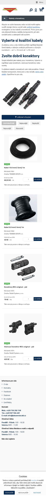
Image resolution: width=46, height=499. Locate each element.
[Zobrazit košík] (40, 10)
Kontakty (7, 388)
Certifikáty (8, 402)
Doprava (7, 395)
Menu (41, 2)
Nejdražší (35, 123)
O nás (6, 384)
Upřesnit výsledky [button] (24, 117)
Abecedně (19, 128)
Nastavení (37, 492)
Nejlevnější (23, 123)
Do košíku (37, 179)
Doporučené (9, 123)
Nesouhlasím (23, 492)
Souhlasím (9, 492)
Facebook (7, 391)
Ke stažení (8, 399)
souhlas (34, 480)
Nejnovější (7, 128)
